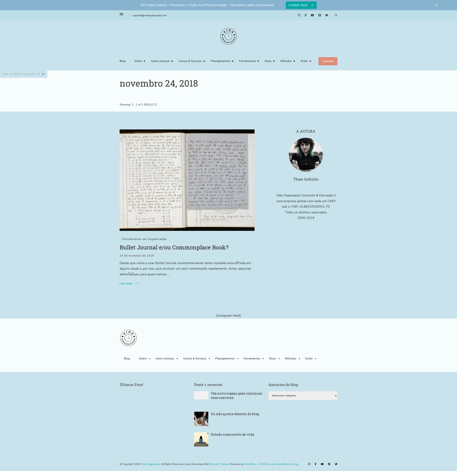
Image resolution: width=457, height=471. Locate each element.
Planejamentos (220, 61)
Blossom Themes (218, 464)
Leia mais (126, 283)
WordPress (250, 464)
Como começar (160, 61)
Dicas (268, 61)
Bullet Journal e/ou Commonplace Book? (174, 247)
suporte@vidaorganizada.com (150, 15)
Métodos (286, 61)
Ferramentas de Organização (144, 239)
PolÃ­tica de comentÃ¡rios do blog (280, 464)
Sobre (138, 61)
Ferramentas (247, 61)
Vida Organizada (150, 464)
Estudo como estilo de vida (232, 434)
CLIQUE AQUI (298, 5)
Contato (327, 61)
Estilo (304, 61)
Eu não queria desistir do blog (235, 414)
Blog (122, 61)
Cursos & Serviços (190, 61)
